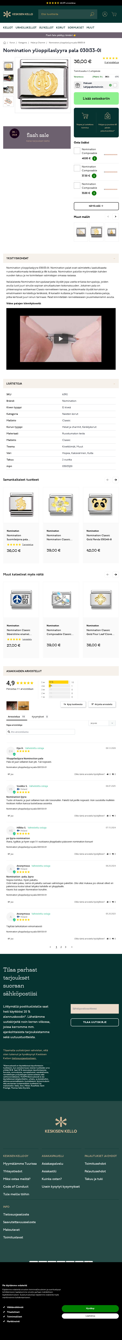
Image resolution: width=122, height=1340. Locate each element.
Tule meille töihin (16, 1194)
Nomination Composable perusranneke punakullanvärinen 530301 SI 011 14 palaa (93, 186)
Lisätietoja (14, 383)
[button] (115, 480)
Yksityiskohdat (17, 258)
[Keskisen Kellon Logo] (18, 14)
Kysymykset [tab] (38, 716)
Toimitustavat (13, 1237)
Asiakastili (49, 1171)
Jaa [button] (11, 774)
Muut (91, 28)
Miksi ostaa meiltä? (16, 1179)
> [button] (72, 946)
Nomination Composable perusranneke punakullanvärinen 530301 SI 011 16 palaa (93, 152)
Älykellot (46, 28)
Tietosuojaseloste (16, 1214)
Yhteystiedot (12, 1171)
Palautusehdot (95, 1171)
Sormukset (76, 28)
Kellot (8, 28)
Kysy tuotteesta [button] (74, 704)
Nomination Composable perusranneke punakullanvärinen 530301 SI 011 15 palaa (93, 169)
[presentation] (75, 82)
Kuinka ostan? (52, 1179)
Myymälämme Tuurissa (20, 1164)
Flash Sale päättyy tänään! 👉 (61, 35)
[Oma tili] (104, 14)
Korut (60, 28)
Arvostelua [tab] (14, 716)
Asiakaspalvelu (52, 1164)
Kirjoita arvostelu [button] (103, 704)
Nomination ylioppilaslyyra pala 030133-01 (67, 43)
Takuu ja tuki (94, 1179)
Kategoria (23, 43)
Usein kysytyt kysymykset (61, 1187)
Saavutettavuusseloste (19, 1222)
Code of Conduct (15, 1187)
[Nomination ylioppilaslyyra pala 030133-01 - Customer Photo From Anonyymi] (23, 705)
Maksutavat (11, 1230)
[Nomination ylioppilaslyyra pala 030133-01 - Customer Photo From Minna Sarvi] (12, 705)
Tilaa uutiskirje (95, 1022)
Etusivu (4, 42)
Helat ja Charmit (38, 43)
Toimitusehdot (95, 1164)
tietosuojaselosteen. (24, 1058)
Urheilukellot (26, 28)
